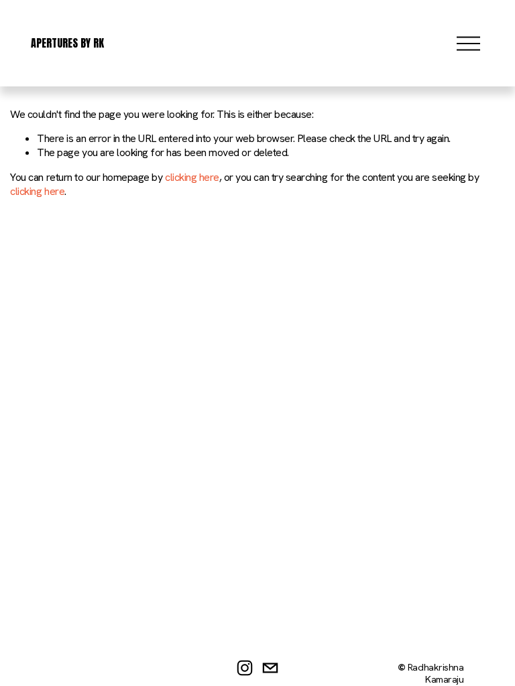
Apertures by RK (67, 43)
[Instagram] (245, 668)
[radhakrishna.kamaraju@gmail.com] (270, 668)
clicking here (192, 177)
